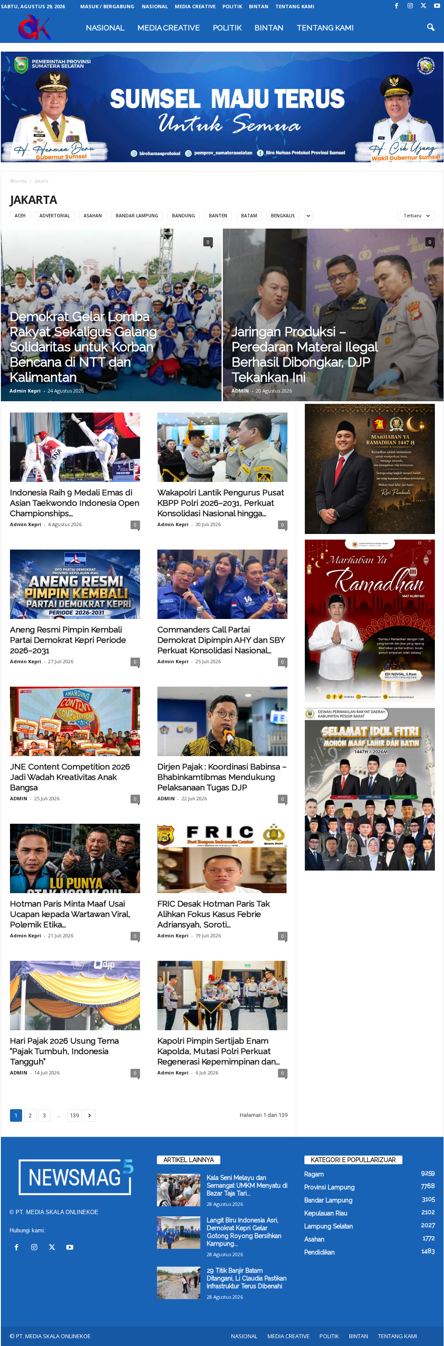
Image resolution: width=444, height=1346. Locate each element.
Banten (218, 216)
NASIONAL (155, 6)
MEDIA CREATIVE (195, 6)
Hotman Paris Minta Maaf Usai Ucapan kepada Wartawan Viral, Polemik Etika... (70, 914)
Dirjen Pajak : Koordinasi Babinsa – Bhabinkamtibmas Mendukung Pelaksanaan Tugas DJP (222, 777)
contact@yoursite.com (75, 1230)
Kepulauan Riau (325, 1213)
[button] (430, 27)
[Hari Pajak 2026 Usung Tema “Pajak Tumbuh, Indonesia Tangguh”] (75, 995)
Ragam (314, 1174)
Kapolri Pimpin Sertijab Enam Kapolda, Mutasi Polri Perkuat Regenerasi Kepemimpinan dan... (218, 1051)
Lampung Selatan (328, 1226)
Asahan (93, 216)
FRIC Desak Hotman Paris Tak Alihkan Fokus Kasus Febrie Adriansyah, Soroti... (213, 914)
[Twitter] (423, 6)
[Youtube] (437, 6)
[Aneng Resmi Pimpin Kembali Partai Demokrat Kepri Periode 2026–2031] (75, 584)
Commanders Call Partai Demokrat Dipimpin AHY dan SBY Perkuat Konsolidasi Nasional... (221, 640)
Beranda (18, 181)
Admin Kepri (25, 390)
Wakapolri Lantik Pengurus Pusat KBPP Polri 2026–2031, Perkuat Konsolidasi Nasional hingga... (220, 503)
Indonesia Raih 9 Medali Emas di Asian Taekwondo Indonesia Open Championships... (74, 503)
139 (74, 1115)
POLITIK (232, 6)
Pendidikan (319, 1252)
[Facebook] (397, 6)
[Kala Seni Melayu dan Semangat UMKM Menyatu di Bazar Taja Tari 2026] (178, 1190)
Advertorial (54, 216)
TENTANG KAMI (294, 6)
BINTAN (258, 6)
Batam (249, 216)
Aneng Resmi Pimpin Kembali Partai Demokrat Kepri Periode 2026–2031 (68, 640)
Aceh (20, 216)
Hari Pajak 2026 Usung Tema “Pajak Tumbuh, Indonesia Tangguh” (64, 1051)
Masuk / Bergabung (107, 6)
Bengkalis (283, 216)
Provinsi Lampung (329, 1187)
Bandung (183, 216)
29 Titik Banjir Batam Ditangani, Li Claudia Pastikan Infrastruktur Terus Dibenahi (247, 1278)
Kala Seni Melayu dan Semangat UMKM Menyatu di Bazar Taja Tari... (247, 1185)
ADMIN (240, 390)
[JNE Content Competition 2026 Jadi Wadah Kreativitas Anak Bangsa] (75, 721)
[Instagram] (410, 6)
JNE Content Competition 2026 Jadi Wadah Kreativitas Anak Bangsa (70, 777)
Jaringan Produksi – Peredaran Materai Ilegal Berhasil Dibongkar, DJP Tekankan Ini (305, 354)
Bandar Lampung (137, 216)
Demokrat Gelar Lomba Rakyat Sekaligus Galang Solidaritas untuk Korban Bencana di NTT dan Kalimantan (83, 347)
